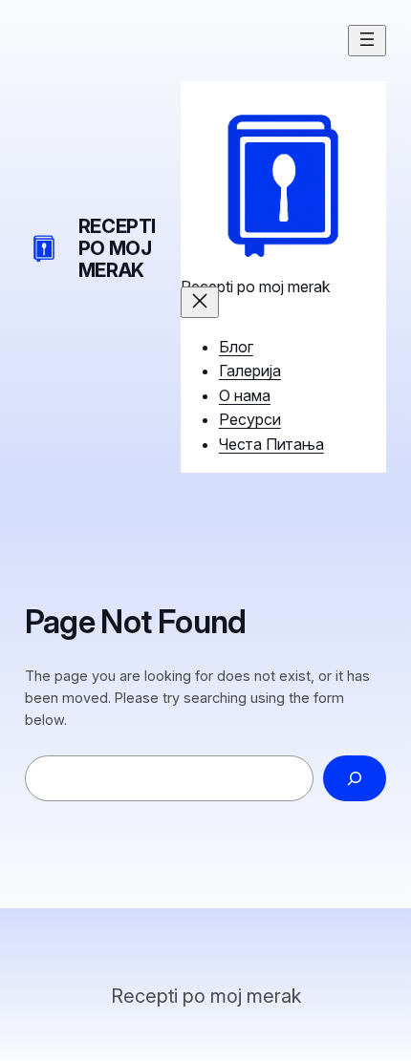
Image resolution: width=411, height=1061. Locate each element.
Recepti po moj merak (117, 248)
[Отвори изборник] (367, 40)
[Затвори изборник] (200, 302)
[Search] (355, 777)
